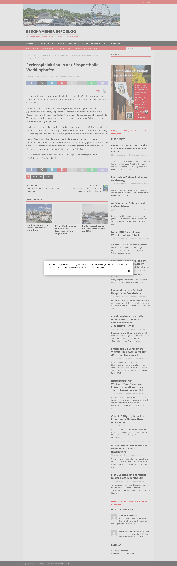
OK (129, 271)
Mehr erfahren (98, 267)
